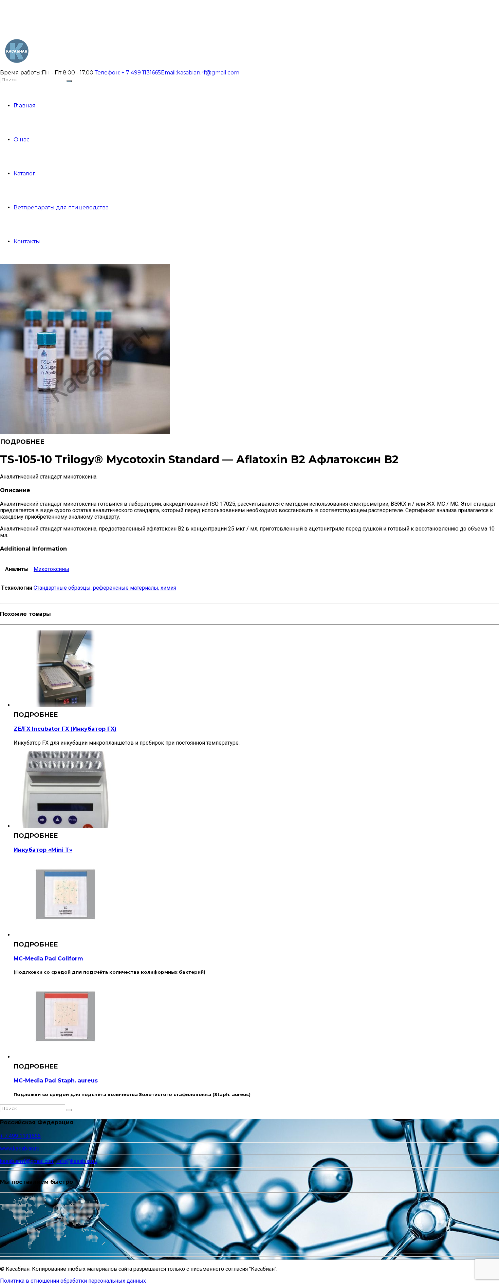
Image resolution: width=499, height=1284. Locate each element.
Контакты (27, 241)
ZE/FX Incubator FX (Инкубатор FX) (65, 729)
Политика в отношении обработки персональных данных (73, 1281)
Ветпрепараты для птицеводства (61, 207)
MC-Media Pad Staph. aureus (56, 1080)
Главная (25, 105)
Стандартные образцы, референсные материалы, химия (105, 588)
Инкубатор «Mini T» (43, 850)
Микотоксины (51, 569)
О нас (22, 139)
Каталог (24, 173)
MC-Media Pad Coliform (48, 958)
